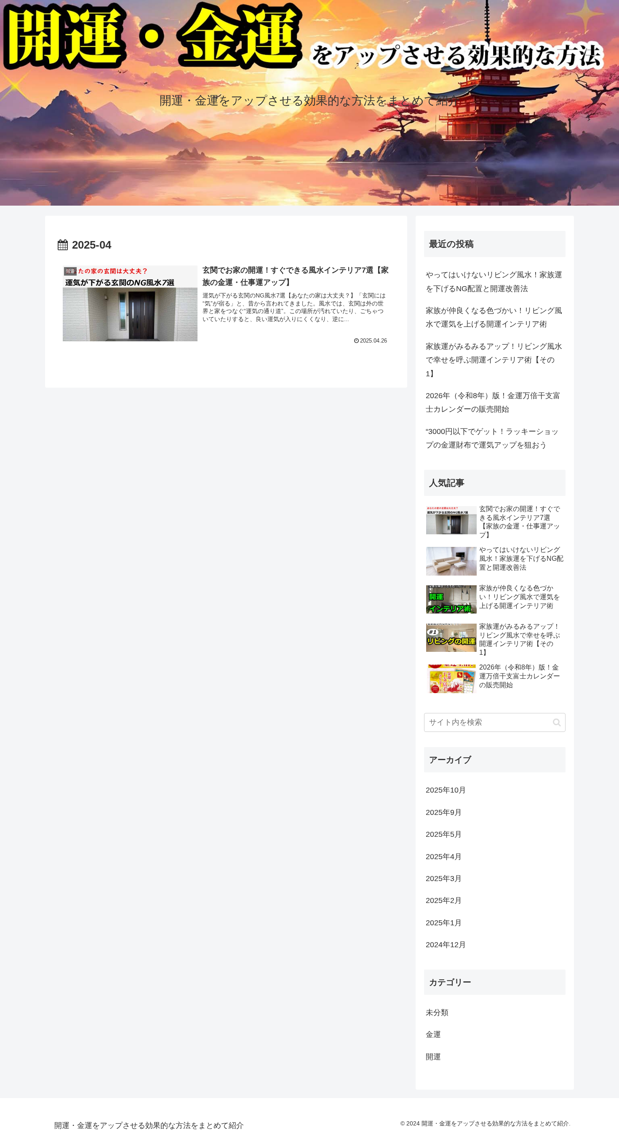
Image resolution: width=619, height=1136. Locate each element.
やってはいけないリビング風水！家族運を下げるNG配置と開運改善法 (494, 281)
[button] (557, 722)
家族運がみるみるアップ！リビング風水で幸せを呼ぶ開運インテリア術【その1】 (494, 360)
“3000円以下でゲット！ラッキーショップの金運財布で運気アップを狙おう (492, 438)
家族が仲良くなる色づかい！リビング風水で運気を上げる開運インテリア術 (494, 317)
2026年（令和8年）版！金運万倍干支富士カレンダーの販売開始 (493, 402)
